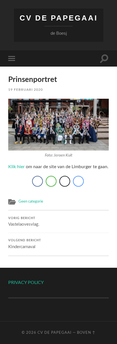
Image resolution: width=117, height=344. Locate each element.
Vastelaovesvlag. (23, 222)
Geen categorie (30, 201)
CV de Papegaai (59, 18)
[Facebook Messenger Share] (78, 181)
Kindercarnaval (24, 244)
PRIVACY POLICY (26, 282)
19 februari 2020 (25, 89)
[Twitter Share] (64, 181)
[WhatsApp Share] (51, 181)
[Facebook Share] (37, 181)
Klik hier (16, 166)
